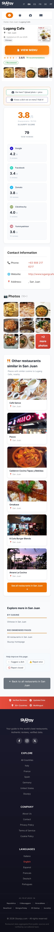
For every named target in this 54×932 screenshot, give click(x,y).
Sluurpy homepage (16, 642)
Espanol (27, 867)
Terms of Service (27, 830)
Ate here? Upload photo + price (28, 92)
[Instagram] (27, 741)
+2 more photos (43, 341)
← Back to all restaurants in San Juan (27, 683)
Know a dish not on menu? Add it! (29, 100)
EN (29, 4)
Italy (27, 765)
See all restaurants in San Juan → (27, 587)
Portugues (27, 884)
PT (51, 4)
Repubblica (11, 903)
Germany (27, 782)
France (27, 771)
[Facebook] (19, 741)
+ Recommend (11, 63)
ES (34, 4)
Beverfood (7, 908)
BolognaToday (21, 908)
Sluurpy (27, 793)
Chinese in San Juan (16, 622)
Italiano (27, 856)
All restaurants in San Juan (19, 637)
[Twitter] (35, 741)
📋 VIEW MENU (27, 50)
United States (27, 788)
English (27, 861)
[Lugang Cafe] (9, 72)
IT (24, 4)
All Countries (27, 760)
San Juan (14, 22)
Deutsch (27, 878)
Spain (27, 777)
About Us (27, 813)
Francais (27, 873)
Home (6, 22)
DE (45, 4)
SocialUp (47, 908)
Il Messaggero (25, 903)
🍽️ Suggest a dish (16, 662)
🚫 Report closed (15, 668)
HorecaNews (40, 903)
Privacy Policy (27, 825)
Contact (27, 819)
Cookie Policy (27, 836)
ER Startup (35, 908)
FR (40, 4)
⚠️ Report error (36, 662)
